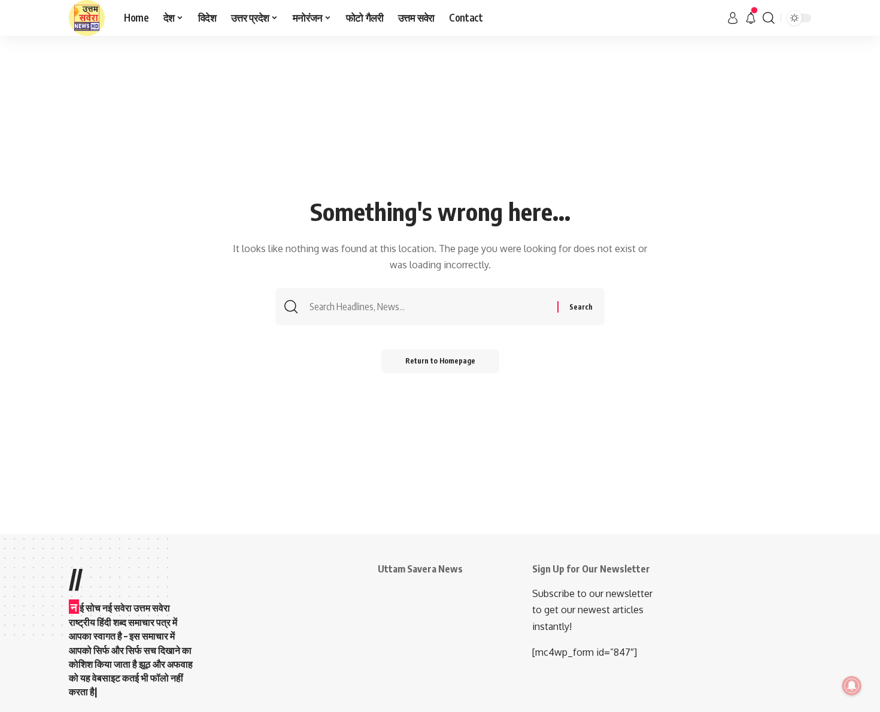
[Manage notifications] (851, 685)
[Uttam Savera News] (87, 18)
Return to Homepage (440, 360)
